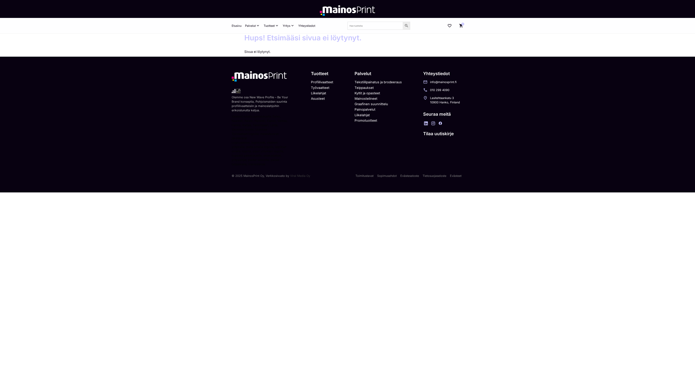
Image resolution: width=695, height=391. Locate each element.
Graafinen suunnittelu (371, 104)
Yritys (286, 26)
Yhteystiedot (306, 26)
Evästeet (456, 176)
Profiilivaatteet (322, 82)
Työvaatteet (320, 88)
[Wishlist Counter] (449, 26)
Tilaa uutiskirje (438, 133)
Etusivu (236, 26)
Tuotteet (269, 26)
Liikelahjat (318, 93)
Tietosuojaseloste (434, 176)
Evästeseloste (409, 176)
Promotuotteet (366, 120)
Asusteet (318, 98)
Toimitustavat (364, 176)
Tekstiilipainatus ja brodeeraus (378, 82)
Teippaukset (364, 88)
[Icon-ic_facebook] (440, 123)
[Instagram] (433, 123)
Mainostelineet (366, 98)
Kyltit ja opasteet (367, 93)
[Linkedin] (426, 123)
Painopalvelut (365, 109)
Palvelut (250, 26)
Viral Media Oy (300, 176)
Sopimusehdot (387, 176)
